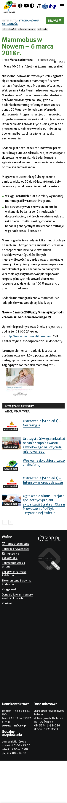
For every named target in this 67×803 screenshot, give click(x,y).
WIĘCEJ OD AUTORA (17, 411)
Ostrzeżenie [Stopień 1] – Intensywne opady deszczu (43, 480)
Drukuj (53, 20)
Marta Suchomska (21, 59)
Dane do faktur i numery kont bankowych (17, 596)
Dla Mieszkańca (26, 29)
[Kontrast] (32, 6)
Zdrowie (42, 29)
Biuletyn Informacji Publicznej (14, 573)
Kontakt (7, 603)
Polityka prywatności (15, 549)
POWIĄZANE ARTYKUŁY (19, 406)
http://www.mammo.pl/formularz (29, 336)
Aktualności (9, 29)
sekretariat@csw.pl (14, 725)
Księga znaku (10, 589)
